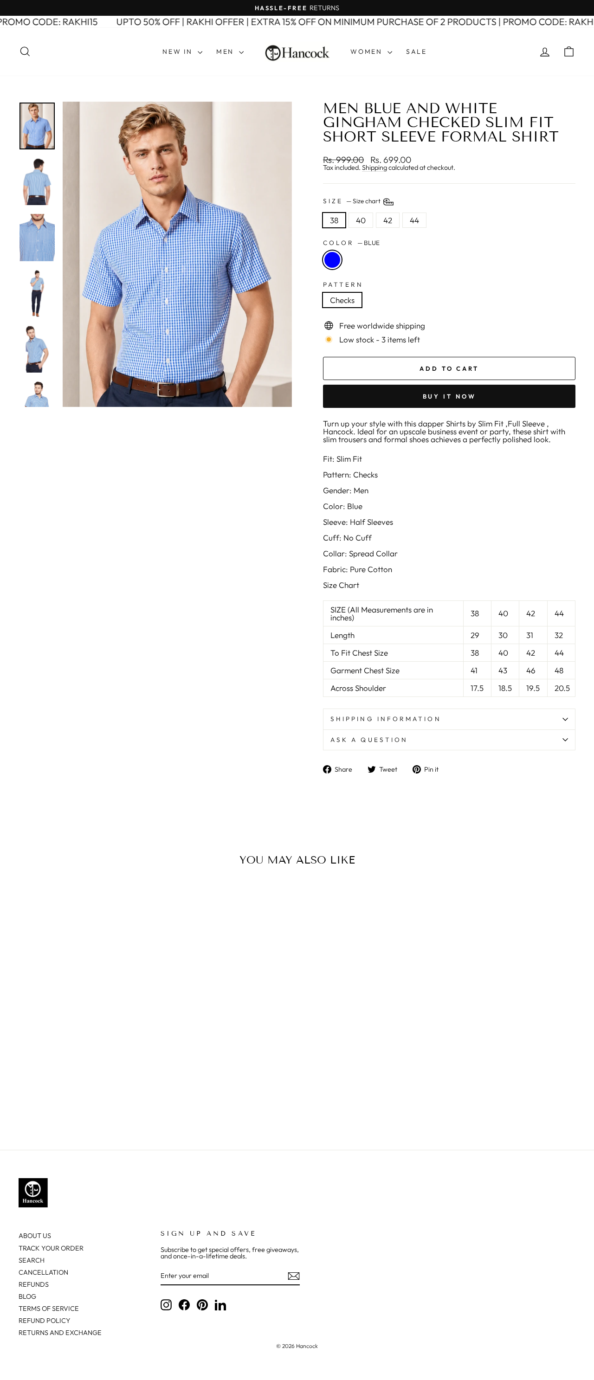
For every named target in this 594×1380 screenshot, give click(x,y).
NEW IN (178, 51)
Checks (342, 300)
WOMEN (367, 51)
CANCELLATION (43, 1272)
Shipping (374, 167)
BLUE (332, 260)
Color (351, 243)
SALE (416, 51)
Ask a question (369, 739)
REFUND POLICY (45, 1320)
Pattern (343, 285)
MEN (226, 51)
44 (414, 220)
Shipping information (385, 719)
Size (352, 201)
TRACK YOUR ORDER (51, 1248)
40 (361, 220)
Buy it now (449, 396)
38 (334, 220)
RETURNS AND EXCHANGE (60, 1332)
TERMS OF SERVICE (49, 1308)
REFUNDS (34, 1284)
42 (387, 220)
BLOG (27, 1296)
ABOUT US (35, 1236)
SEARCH (32, 1260)
